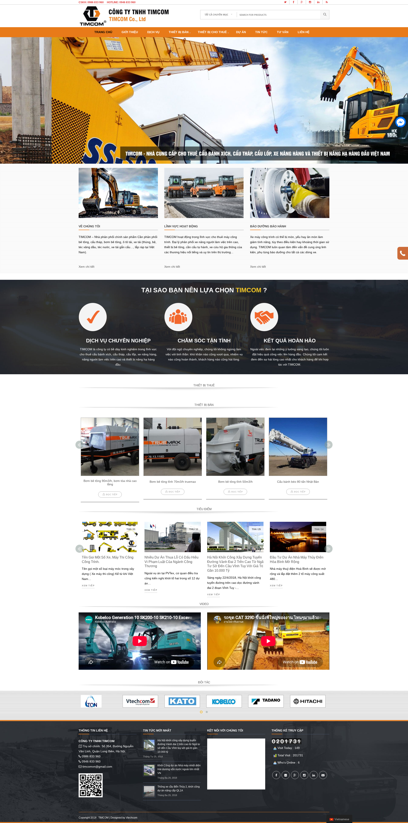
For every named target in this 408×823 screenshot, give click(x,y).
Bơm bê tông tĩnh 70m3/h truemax (173, 481)
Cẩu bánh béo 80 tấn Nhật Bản (298, 481)
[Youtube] (323, 775)
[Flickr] (286, 775)
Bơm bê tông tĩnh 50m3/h (235, 481)
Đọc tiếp (111, 494)
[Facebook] (276, 775)
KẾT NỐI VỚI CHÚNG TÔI (225, 730)
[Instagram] (304, 775)
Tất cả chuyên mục (216, 14)
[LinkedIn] (314, 775)
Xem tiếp (88, 586)
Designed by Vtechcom (123, 817)
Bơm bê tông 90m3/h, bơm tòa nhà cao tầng (110, 482)
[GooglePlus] (295, 775)
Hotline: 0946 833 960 (121, 2)
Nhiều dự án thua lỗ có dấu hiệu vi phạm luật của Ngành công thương (171, 562)
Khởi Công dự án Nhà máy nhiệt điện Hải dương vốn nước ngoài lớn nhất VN (179, 769)
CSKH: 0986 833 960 (91, 2)
